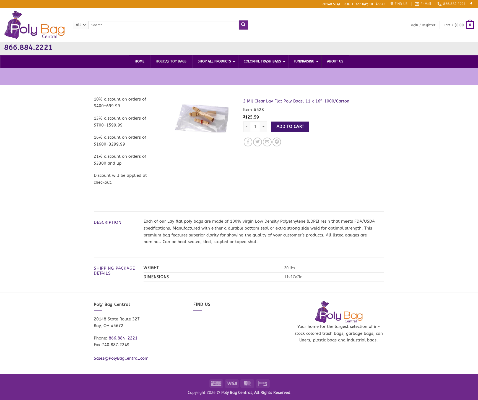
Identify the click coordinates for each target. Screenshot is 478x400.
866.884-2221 (123, 338)
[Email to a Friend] (267, 142)
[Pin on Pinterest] (276, 142)
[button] (422, 25)
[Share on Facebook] (248, 142)
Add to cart (290, 126)
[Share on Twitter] (257, 142)
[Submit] (243, 24)
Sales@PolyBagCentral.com (121, 358)
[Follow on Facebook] (471, 4)
